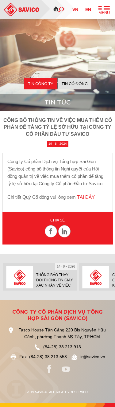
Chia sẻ (57, 220)
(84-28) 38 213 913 (62, 346)
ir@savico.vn (92, 356)
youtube (66, 369)
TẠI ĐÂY (86, 197)
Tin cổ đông (74, 83)
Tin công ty (40, 83)
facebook (49, 369)
